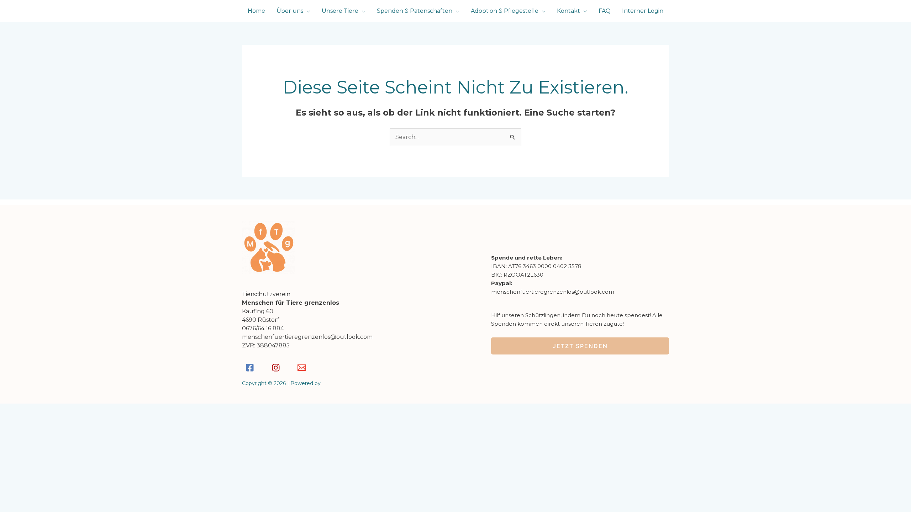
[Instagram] (276, 367)
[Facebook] (250, 367)
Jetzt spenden (580, 346)
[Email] (302, 367)
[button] (306, 10)
